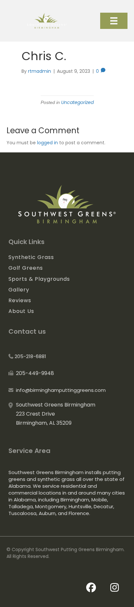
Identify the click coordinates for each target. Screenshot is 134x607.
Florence (79, 513)
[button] (93, 587)
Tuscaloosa (22, 513)
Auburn (47, 513)
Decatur (103, 506)
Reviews (19, 300)
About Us (21, 311)
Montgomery (50, 506)
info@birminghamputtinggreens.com (61, 390)
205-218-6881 (30, 356)
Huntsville (80, 506)
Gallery (18, 289)
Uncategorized (77, 102)
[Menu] (113, 21)
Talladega (20, 506)
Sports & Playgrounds (39, 279)
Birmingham (74, 499)
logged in (47, 142)
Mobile (99, 499)
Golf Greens (25, 268)
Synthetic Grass (31, 257)
